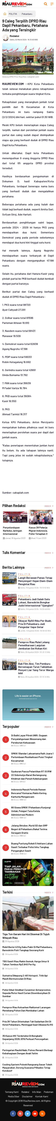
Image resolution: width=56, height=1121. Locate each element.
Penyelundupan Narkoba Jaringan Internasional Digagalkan (12, 532)
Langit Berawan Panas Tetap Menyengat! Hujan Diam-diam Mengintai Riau (35, 581)
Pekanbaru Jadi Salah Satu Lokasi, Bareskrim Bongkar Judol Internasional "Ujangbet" (36, 602)
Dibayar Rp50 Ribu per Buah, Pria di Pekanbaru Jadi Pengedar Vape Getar (35, 624)
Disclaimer (27, 1096)
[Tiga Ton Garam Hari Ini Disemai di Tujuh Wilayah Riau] (28, 913)
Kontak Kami (41, 1096)
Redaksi (14, 36)
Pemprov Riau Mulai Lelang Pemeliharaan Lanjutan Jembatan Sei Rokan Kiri (33, 645)
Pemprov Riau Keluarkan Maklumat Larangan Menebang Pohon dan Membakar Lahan (26, 1009)
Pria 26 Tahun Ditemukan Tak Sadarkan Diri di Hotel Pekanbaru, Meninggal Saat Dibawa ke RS (27, 1023)
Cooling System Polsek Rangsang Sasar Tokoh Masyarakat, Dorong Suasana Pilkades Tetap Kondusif (27, 1067)
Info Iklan (36, 1091)
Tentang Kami (12, 1091)
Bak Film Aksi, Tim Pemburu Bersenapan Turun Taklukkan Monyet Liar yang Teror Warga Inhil (36, 668)
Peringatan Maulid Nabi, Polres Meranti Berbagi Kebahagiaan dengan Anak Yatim (27, 1052)
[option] (15, 526)
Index (48, 506)
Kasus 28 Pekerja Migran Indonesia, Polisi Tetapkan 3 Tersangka (38, 532)
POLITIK (13, 13)
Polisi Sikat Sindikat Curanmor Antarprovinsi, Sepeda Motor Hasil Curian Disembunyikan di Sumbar (26, 993)
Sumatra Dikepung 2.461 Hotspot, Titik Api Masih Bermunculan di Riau (25, 977)
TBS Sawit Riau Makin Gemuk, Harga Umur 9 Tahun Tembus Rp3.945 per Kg (25, 963)
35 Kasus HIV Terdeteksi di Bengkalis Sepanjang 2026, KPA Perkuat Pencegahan (25, 1037)
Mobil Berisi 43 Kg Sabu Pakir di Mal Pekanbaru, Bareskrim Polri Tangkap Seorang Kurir (27, 949)
